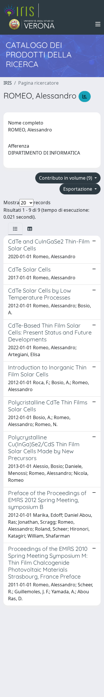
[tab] (15, 229)
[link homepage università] (31, 24)
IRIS (7, 83)
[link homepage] (21, 10)
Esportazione (78, 189)
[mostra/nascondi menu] (98, 24)
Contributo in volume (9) (66, 178)
